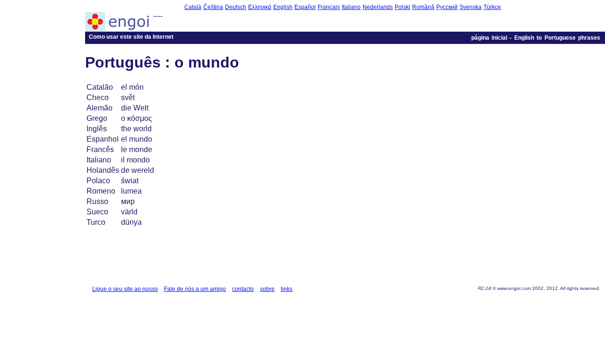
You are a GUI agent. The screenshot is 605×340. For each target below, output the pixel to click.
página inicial (489, 37)
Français (329, 7)
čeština (213, 7)
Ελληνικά (259, 7)
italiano (351, 7)
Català (192, 7)
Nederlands (378, 7)
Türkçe (492, 7)
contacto (243, 289)
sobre (267, 289)
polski (402, 7)
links (287, 289)
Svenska (470, 7)
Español (305, 7)
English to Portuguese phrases (557, 37)
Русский (447, 7)
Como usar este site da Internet (131, 37)
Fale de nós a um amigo (195, 289)
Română (423, 7)
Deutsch (235, 7)
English (283, 7)
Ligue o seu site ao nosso (125, 289)
